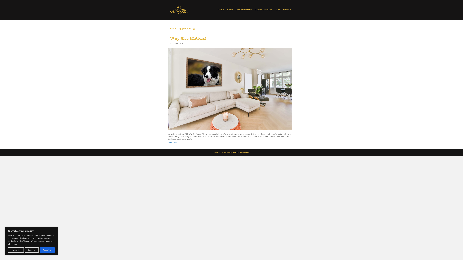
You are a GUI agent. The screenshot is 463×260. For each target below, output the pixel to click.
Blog (278, 9)
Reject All (31, 250)
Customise (15, 250)
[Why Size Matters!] (230, 89)
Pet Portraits (243, 9)
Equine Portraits (263, 9)
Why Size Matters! (188, 38)
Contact (287, 9)
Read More (172, 142)
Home (221, 9)
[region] (31, 241)
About (230, 9)
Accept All (47, 250)
